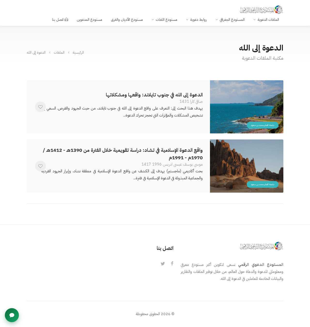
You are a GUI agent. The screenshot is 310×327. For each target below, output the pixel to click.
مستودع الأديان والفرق (127, 19)
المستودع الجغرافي (232, 19)
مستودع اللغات (166, 19)
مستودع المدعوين (89, 19)
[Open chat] (12, 315)
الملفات (59, 52)
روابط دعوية (198, 19)
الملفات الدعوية (268, 19)
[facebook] (172, 264)
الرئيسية (78, 52)
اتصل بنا (57, 19)
